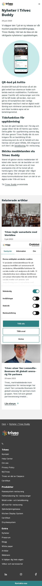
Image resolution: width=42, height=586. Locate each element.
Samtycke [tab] (8, 251)
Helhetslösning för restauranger (16, 496)
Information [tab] (21, 251)
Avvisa (21, 339)
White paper (7, 546)
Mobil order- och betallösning (15, 500)
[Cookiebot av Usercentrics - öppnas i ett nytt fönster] (29, 244)
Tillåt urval (21, 331)
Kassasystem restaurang (13, 491)
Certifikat (6, 481)
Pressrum (6, 537)
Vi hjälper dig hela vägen (12, 559)
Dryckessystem (9, 522)
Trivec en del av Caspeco (13, 476)
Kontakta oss (21, 583)
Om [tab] (34, 251)
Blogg (4, 542)
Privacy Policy (8, 467)
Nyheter (5, 533)
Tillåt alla (21, 324)
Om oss (5, 463)
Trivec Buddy (11, 184)
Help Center (7, 458)
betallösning (20, 145)
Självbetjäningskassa (11, 509)
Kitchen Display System (12, 513)
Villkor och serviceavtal (12, 564)
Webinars (6, 555)
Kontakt (5, 454)
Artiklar (5, 551)
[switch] (36, 298)
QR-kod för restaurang (12, 505)
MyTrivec (6, 472)
